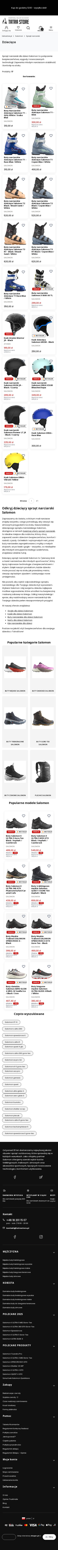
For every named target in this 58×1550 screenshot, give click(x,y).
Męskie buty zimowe (12, 1276)
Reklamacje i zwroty (12, 1393)
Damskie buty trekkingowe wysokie (18, 1295)
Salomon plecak (12, 1115)
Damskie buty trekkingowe (14, 1291)
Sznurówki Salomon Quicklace (16, 1378)
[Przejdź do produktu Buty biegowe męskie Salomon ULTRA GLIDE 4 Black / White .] (41, 973)
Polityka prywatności (12, 1445)
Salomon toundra (12, 1102)
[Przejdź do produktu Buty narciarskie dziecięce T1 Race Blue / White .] (15, 280)
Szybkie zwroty (9, 1397)
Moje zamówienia (11, 1472)
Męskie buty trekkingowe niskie (16, 1268)
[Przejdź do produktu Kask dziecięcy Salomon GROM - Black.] (43, 326)
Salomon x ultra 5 (12, 1042)
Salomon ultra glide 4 (14, 1091)
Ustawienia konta (10, 1480)
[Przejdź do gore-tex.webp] (43, 718)
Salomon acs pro (12, 1071)
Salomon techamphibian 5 (16, 1126)
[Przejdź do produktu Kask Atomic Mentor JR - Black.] (15, 324)
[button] (23, 89)
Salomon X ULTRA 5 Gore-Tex (15, 1334)
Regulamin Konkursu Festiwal (15, 1428)
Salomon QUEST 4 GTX (12, 1374)
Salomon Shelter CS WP (13, 1366)
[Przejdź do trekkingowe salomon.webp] (15, 718)
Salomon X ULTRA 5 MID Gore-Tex (17, 1322)
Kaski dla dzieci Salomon (20, 613)
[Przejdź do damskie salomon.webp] (43, 667)
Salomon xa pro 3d (13, 1060)
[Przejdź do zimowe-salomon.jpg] (15, 772)
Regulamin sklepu (11, 1449)
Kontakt (6, 1507)
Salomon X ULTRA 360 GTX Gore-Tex (18, 1326)
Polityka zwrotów (10, 1432)
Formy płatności (10, 1409)
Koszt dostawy (9, 1405)
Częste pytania (9, 1440)
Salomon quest (11, 1084)
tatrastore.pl (7, 36)
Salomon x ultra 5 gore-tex (16, 1120)
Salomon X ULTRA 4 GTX (13, 1370)
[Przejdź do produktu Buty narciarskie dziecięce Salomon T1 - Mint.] (43, 96)
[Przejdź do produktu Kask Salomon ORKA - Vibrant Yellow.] (15, 464)
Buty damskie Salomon (43, 691)
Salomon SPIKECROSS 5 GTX (15, 1362)
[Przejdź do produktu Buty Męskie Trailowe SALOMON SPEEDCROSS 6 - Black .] (16, 923)
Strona (23, 501)
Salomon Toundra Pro (12, 1354)
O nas (5, 1495)
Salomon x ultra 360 (13, 1029)
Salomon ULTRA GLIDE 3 (13, 1339)
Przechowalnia (9, 1476)
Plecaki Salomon (43, 795)
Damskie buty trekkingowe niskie (17, 1299)
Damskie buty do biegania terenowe (19, 1303)
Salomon (19, 36)
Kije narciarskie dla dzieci (20, 623)
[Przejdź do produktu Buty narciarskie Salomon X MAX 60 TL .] (43, 279)
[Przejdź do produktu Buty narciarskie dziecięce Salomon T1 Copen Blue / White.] (43, 143)
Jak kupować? (9, 1436)
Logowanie (8, 1468)
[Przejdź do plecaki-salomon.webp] (43, 772)
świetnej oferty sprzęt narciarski (39, 531)
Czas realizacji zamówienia (15, 1401)
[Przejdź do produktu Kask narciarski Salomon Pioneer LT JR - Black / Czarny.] (15, 416)
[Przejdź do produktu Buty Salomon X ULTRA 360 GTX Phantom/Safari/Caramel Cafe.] (16, 873)
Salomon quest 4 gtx (14, 1046)
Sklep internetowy (28, 1536)
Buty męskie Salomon (15, 691)
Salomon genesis (12, 1078)
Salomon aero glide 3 (14, 1095)
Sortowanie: (29, 76)
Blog (5, 1503)
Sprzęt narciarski (33, 36)
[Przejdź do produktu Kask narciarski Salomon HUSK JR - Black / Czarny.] (15, 369)
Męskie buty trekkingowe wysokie (17, 1264)
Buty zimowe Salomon (15, 795)
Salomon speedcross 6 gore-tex (19, 1133)
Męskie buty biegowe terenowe (17, 1272)
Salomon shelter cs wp (15, 1109)
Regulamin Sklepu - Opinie (14, 1453)
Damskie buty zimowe (12, 1307)
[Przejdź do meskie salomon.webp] (15, 667)
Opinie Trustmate (10, 1499)
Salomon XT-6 (11, 1022)
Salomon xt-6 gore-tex (15, 1066)
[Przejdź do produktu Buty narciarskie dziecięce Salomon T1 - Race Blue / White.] (15, 143)
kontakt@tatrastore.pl (17, 1228)
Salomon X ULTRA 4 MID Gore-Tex (17, 1358)
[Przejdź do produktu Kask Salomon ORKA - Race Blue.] (43, 419)
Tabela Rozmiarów (11, 1424)
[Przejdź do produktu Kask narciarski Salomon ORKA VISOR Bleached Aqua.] (43, 369)
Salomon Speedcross (12, 1330)
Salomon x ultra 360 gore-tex (17, 1053)
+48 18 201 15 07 (16, 1220)
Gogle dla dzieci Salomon (20, 610)
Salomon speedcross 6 (15, 1035)
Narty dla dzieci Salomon (20, 620)
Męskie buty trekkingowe (14, 1260)
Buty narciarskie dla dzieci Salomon (25, 617)
